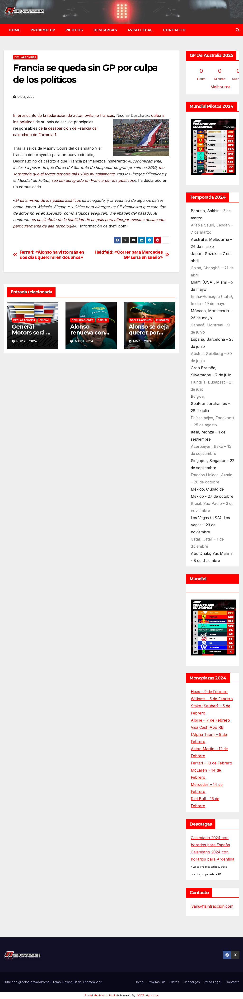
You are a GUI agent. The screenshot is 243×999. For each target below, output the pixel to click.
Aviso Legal (140, 30)
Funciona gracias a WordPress (27, 982)
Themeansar (92, 982)
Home (14, 30)
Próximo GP (43, 30)
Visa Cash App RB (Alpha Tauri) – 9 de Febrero (209, 734)
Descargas (105, 30)
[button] (237, 30)
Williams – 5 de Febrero (212, 698)
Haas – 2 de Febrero (209, 691)
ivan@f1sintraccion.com (212, 906)
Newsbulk (69, 982)
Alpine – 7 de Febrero (210, 720)
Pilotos (74, 30)
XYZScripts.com (148, 995)
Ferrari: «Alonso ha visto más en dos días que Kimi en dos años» (52, 255)
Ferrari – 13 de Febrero (211, 763)
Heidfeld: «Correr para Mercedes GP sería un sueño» (129, 255)
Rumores (162, 320)
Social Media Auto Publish (101, 995)
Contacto (174, 30)
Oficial (44, 320)
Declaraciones (25, 57)
